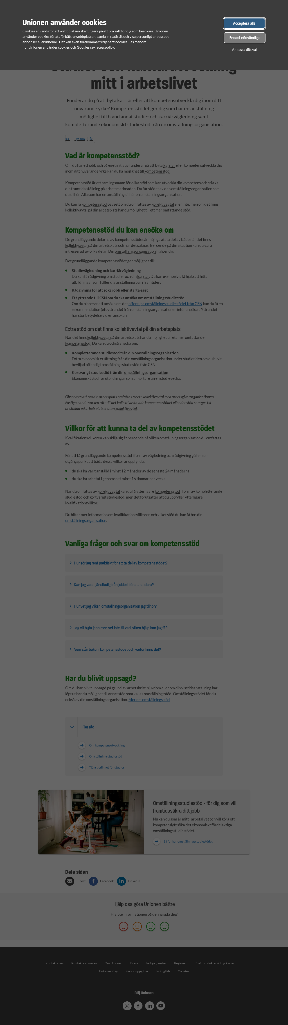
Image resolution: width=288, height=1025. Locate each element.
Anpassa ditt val (244, 49)
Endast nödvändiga (245, 37)
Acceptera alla (244, 23)
